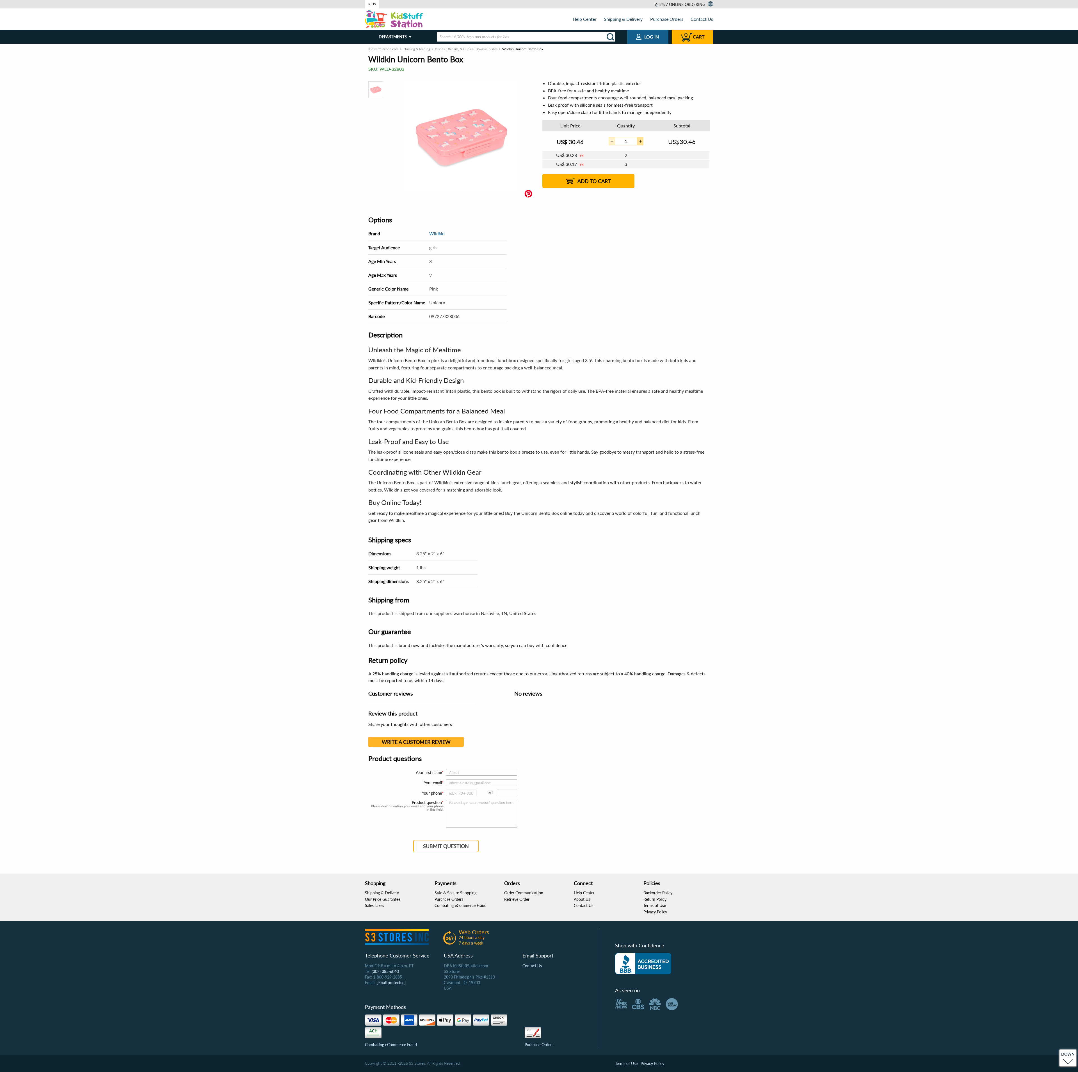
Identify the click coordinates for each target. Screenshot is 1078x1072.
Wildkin (437, 233)
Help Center (585, 19)
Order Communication (523, 892)
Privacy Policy (655, 911)
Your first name (428, 772)
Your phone (432, 793)
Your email (433, 782)
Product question (427, 802)
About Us (582, 899)
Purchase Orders (666, 19)
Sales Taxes (374, 905)
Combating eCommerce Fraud (461, 905)
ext (490, 792)
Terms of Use (654, 905)
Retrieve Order (516, 899)
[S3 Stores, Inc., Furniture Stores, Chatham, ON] (643, 963)
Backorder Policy (657, 892)
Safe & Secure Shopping (455, 892)
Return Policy (654, 899)
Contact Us (702, 19)
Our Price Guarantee (382, 899)
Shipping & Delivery (623, 19)
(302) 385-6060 (385, 971)
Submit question (446, 846)
